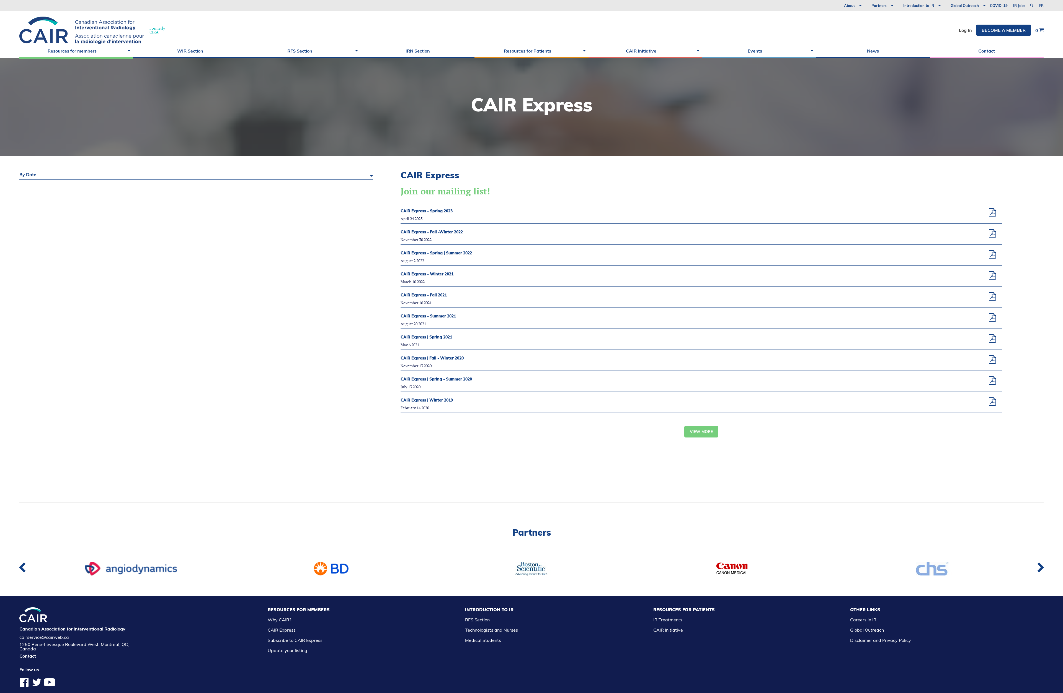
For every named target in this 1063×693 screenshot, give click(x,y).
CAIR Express (282, 630)
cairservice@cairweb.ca (44, 637)
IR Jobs (1019, 5)
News (873, 51)
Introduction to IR (918, 5)
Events (755, 51)
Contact (986, 51)
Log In (965, 30)
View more (701, 431)
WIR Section (190, 51)
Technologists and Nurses (491, 630)
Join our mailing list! (445, 191)
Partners (879, 5)
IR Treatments (667, 619)
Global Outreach (965, 5)
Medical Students (483, 640)
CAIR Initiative (641, 51)
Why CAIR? (279, 619)
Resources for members (72, 51)
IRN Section (418, 51)
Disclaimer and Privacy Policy (880, 640)
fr (1041, 5)
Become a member (1004, 30)
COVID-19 (999, 5)
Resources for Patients (527, 51)
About (849, 5)
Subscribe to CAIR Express (295, 640)
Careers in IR (863, 619)
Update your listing (287, 650)
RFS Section (299, 51)
